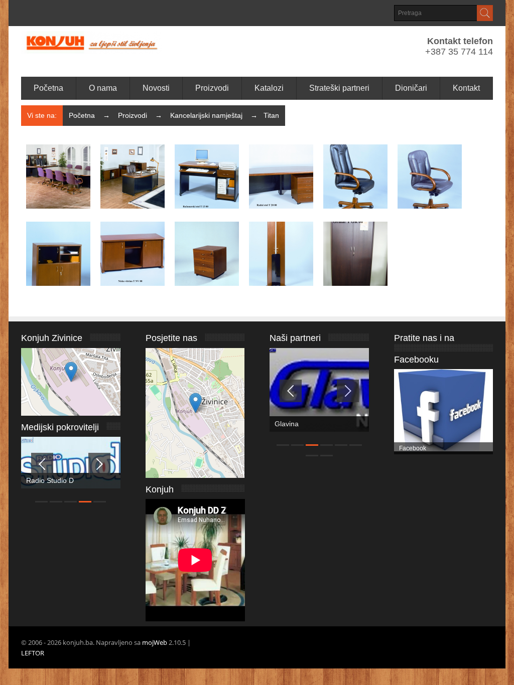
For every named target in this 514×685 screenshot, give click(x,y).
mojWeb (154, 642)
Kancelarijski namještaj (206, 115)
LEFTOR (32, 652)
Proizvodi (132, 115)
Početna (82, 115)
